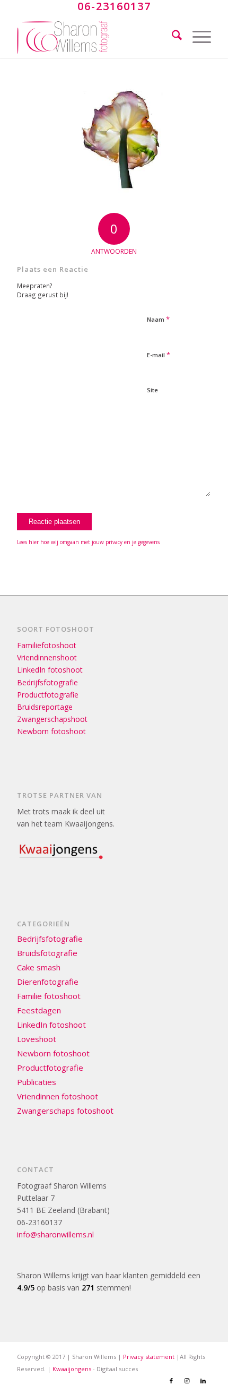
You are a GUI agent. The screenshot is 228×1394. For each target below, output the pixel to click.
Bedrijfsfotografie (47, 682)
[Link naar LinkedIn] (203, 1381)
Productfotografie (47, 695)
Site (152, 390)
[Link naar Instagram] (187, 1381)
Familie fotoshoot (49, 996)
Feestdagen (39, 1010)
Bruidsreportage (45, 707)
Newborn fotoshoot (51, 731)
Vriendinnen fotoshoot (57, 1096)
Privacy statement (148, 1357)
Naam (158, 319)
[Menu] (196, 36)
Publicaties (36, 1082)
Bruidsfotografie (47, 953)
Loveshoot (36, 1039)
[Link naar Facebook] (171, 1381)
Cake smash (38, 967)
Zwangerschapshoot (52, 719)
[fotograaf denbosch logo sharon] (94, 36)
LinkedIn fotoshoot (50, 670)
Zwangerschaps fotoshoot (65, 1110)
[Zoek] (171, 36)
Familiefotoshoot (46, 645)
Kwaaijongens (71, 1369)
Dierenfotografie (47, 981)
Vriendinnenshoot (47, 657)
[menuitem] (171, 36)
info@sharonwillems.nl (55, 1234)
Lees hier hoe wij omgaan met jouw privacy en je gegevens (88, 542)
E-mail (158, 354)
